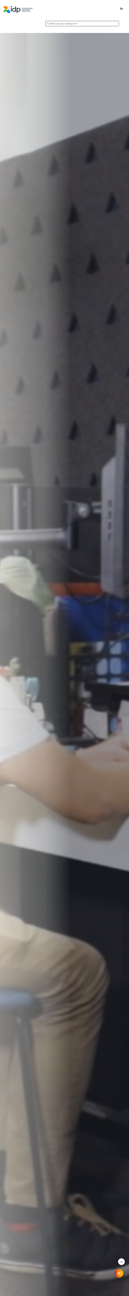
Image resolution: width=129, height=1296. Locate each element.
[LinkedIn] (121, 8)
